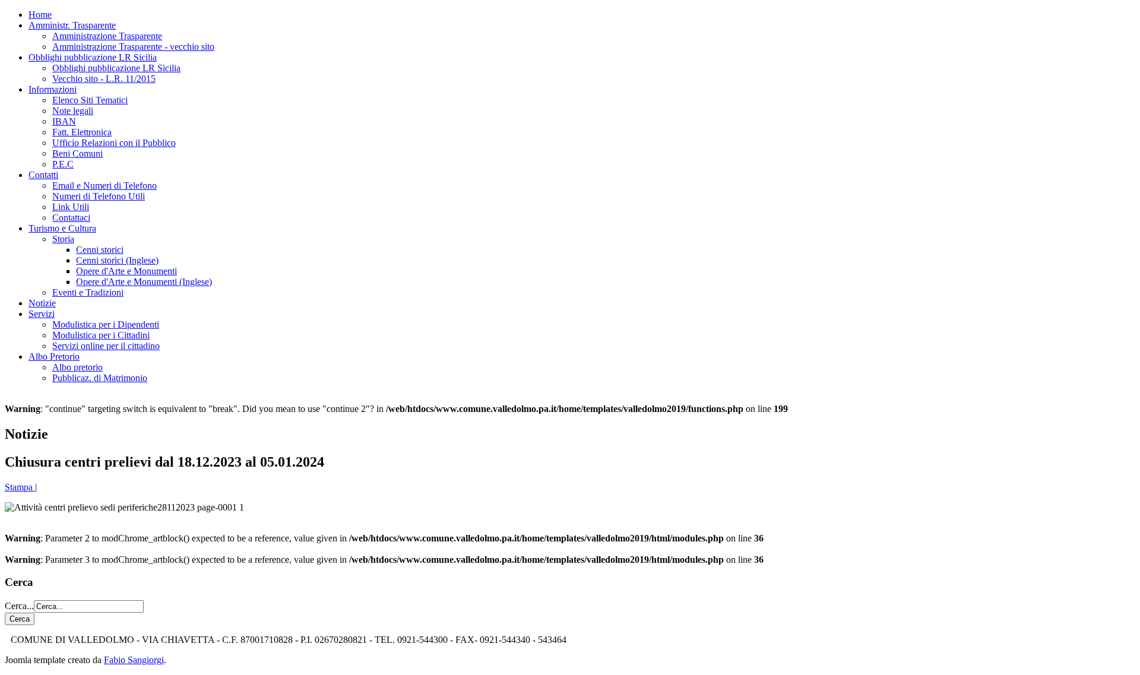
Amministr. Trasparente (72, 25)
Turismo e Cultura (62, 228)
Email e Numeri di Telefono (104, 185)
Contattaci (71, 218)
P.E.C (63, 164)
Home (40, 14)
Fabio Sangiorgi (134, 660)
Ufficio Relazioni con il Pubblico (114, 143)
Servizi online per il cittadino (106, 346)
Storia (63, 239)
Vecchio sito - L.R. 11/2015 (104, 79)
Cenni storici (100, 250)
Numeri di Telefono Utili (98, 196)
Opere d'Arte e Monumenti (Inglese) (144, 282)
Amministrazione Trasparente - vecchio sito (133, 47)
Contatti (43, 175)
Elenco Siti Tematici (90, 100)
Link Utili (70, 207)
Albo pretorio (77, 367)
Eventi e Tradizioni (88, 292)
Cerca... (19, 606)
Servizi (41, 314)
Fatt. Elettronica (82, 132)
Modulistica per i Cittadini (101, 335)
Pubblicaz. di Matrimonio (99, 378)
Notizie (42, 303)
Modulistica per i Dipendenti (105, 324)
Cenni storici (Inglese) (117, 260)
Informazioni (52, 89)
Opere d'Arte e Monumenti (126, 271)
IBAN (64, 121)
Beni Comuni (77, 153)
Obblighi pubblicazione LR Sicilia (92, 57)
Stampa (20, 487)
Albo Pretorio (54, 356)
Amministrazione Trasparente (107, 36)
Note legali (72, 111)
